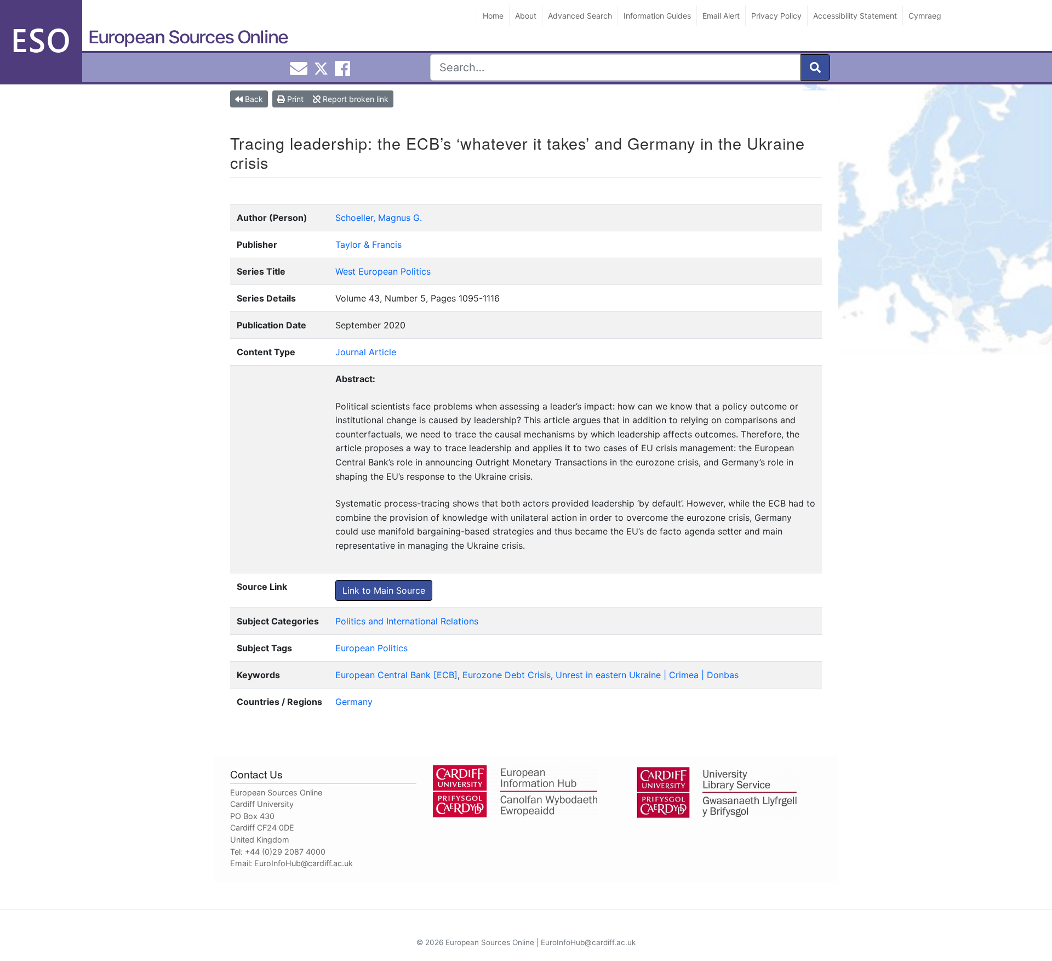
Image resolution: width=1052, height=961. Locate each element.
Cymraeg (924, 15)
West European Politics (383, 271)
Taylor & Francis (368, 244)
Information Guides (657, 15)
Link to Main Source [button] (383, 590)
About (525, 15)
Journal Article (365, 351)
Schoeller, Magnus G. (378, 217)
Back (253, 99)
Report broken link (354, 99)
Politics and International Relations (406, 621)
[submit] (815, 67)
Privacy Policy (776, 15)
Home (493, 15)
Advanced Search (580, 15)
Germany (354, 701)
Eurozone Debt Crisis (506, 674)
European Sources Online (188, 37)
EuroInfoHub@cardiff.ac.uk (303, 863)
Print (294, 99)
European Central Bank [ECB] (396, 674)
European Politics (371, 647)
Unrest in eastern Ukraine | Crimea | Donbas (647, 674)
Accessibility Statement (855, 15)
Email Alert (721, 15)
